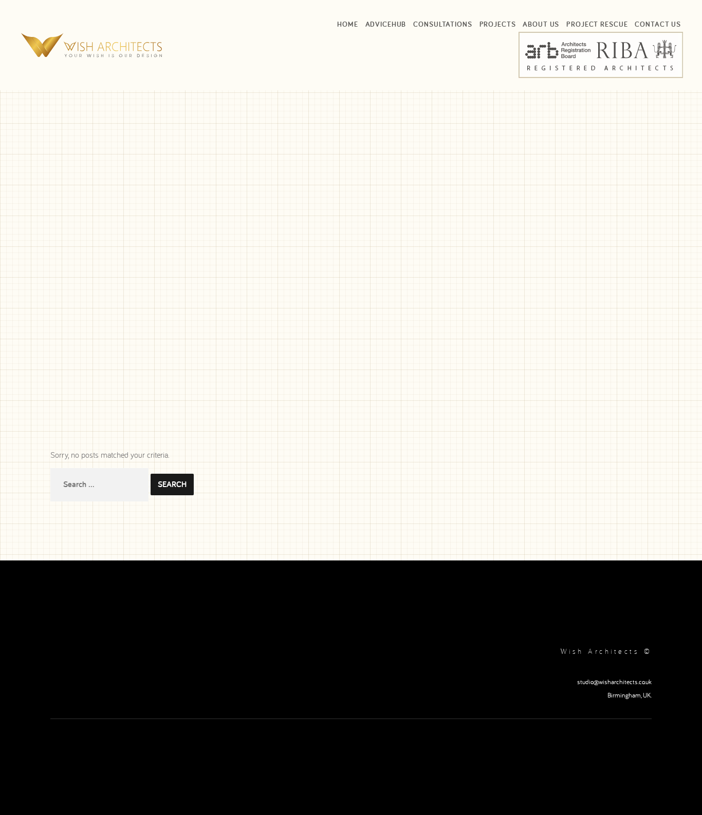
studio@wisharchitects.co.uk (614, 681)
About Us (541, 24)
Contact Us (658, 24)
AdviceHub (386, 24)
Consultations (442, 24)
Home (347, 24)
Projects (497, 24)
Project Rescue (596, 24)
